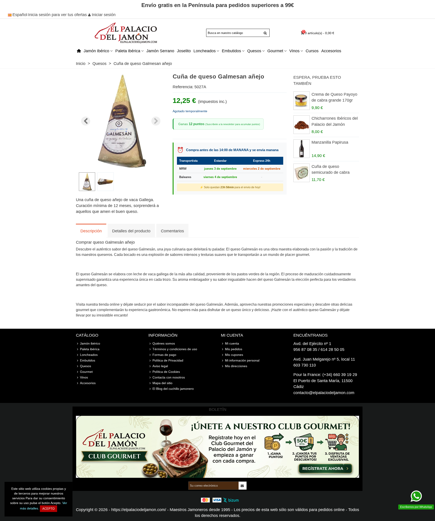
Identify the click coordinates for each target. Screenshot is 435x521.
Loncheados (204, 51)
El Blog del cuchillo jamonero (173, 388)
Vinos (294, 51)
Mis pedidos (233, 349)
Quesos (254, 51)
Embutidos (231, 51)
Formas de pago (164, 355)
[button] (155, 121)
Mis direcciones (236, 366)
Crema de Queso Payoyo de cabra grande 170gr (334, 97)
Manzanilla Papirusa (330, 142)
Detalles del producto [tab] (131, 231)
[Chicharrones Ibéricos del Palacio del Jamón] (301, 124)
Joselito (184, 51)
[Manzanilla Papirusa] (301, 148)
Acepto (48, 508)
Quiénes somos (163, 343)
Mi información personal (242, 360)
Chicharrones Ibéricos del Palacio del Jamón (335, 121)
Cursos (312, 51)
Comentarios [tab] (172, 231)
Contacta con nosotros (168, 377)
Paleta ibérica (127, 51)
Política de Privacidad (167, 360)
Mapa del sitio (162, 383)
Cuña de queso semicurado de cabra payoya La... (331, 172)
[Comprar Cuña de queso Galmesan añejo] (121, 166)
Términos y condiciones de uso (174, 349)
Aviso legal (160, 366)
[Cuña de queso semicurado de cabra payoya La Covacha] (301, 173)
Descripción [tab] (91, 231)
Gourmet (275, 51)
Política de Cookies (166, 372)
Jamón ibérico (96, 51)
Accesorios (331, 51)
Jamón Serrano (160, 51)
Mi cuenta (232, 343)
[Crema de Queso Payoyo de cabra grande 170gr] (301, 100)
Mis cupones (234, 355)
